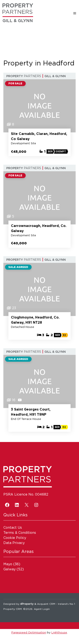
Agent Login (42, 609)
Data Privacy (14, 543)
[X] (26, 505)
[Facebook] (7, 505)
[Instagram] (36, 505)
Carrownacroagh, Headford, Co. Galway (38, 228)
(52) (13, 569)
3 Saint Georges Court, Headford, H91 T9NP (30, 411)
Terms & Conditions (19, 532)
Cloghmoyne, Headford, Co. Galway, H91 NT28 (35, 319)
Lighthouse (59, 632)
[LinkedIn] (17, 505)
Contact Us (12, 527)
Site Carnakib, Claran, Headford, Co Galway (39, 136)
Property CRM (12, 609)
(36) (11, 564)
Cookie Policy (14, 538)
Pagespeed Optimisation (28, 632)
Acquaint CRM (46, 603)
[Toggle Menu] (75, 13)
